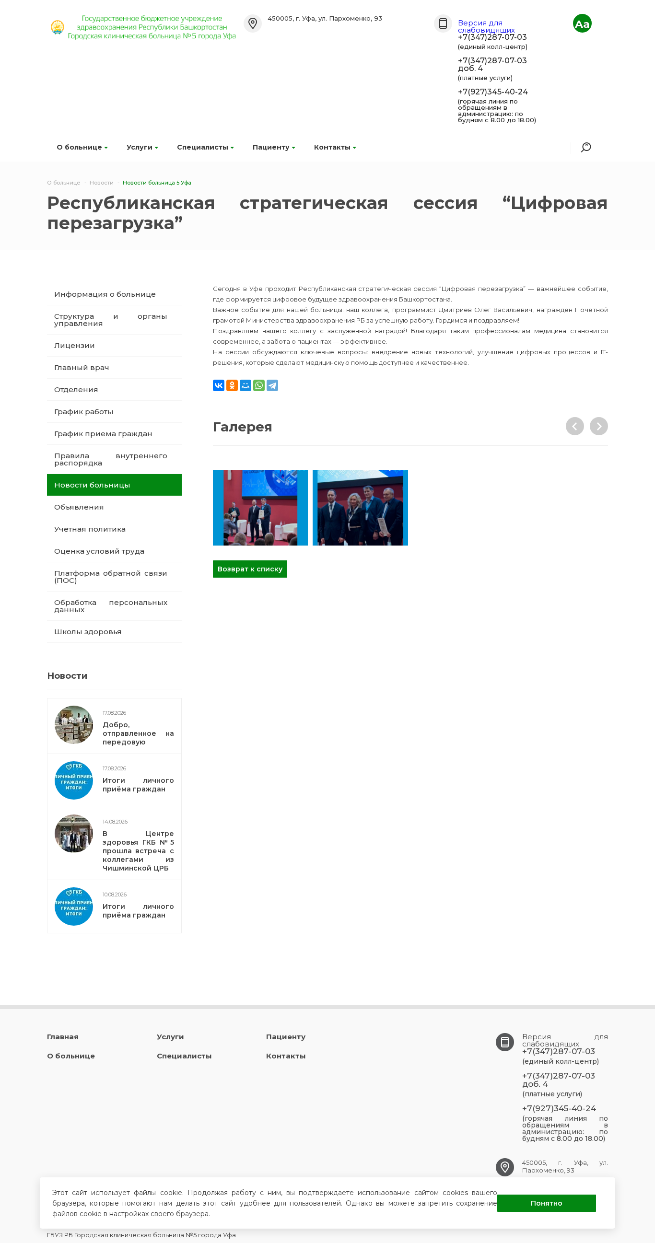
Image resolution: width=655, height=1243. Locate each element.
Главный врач (81, 367)
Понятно (546, 1203)
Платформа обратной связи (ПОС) (110, 577)
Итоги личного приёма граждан (138, 784)
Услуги (139, 147)
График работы (84, 411)
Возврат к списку (250, 569)
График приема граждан (103, 433)
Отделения (76, 389)
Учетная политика (90, 529)
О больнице (79, 147)
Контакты (332, 147)
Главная (63, 1036)
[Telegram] (272, 385)
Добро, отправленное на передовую (138, 733)
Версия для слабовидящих (486, 26)
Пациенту (271, 147)
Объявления (79, 506)
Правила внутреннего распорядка (110, 459)
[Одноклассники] (232, 385)
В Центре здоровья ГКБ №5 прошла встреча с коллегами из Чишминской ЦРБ (138, 850)
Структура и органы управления (110, 320)
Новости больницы (92, 484)
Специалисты (202, 147)
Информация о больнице (105, 294)
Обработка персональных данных (110, 606)
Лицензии (74, 345)
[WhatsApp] (259, 385)
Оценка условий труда (99, 551)
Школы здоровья (88, 631)
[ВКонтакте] (218, 385)
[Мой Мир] (245, 385)
